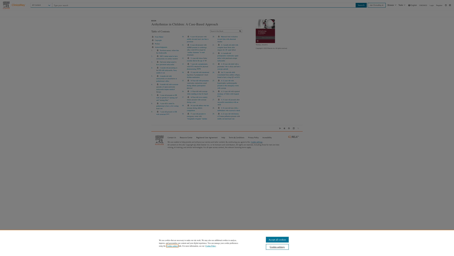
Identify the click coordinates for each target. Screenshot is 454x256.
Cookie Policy (210, 246)
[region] (227, 243)
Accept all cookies (277, 239)
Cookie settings (172, 246)
